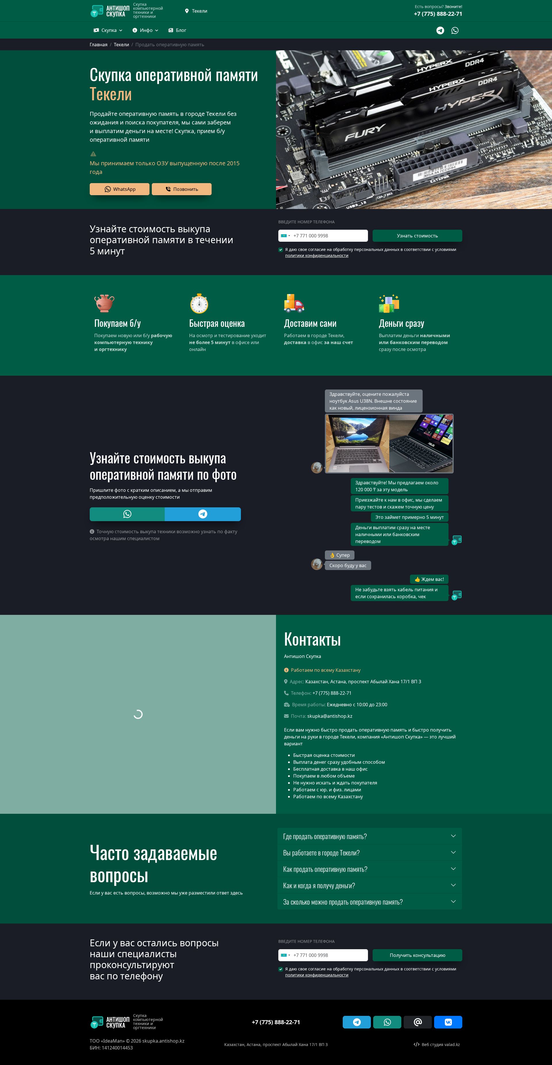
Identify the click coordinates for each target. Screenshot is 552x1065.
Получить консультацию (417, 955)
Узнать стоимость (417, 236)
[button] (177, 30)
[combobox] (285, 235)
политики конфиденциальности (316, 255)
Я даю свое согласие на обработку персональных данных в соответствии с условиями (370, 252)
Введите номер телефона (306, 221)
